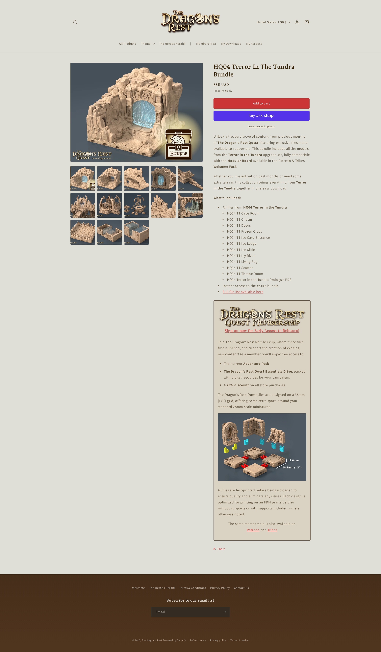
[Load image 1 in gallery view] (82, 178)
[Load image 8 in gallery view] (136, 205)
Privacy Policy (220, 588)
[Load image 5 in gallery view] (190, 178)
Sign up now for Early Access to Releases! (262, 330)
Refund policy (198, 640)
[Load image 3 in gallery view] (136, 178)
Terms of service (239, 640)
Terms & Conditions (192, 588)
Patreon (253, 529)
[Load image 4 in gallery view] (163, 178)
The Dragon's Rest (152, 640)
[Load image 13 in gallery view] (136, 232)
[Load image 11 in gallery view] (82, 232)
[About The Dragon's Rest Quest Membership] (262, 327)
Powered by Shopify (174, 640)
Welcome (138, 588)
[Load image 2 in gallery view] (109, 178)
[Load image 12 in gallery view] (109, 232)
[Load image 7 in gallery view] (109, 205)
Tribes (272, 529)
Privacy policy (218, 640)
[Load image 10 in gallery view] (190, 205)
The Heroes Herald (162, 588)
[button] (75, 22)
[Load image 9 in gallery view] (163, 205)
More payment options (261, 126)
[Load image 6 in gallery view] (82, 205)
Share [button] (221, 549)
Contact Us (241, 588)
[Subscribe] (225, 612)
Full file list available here (243, 291)
